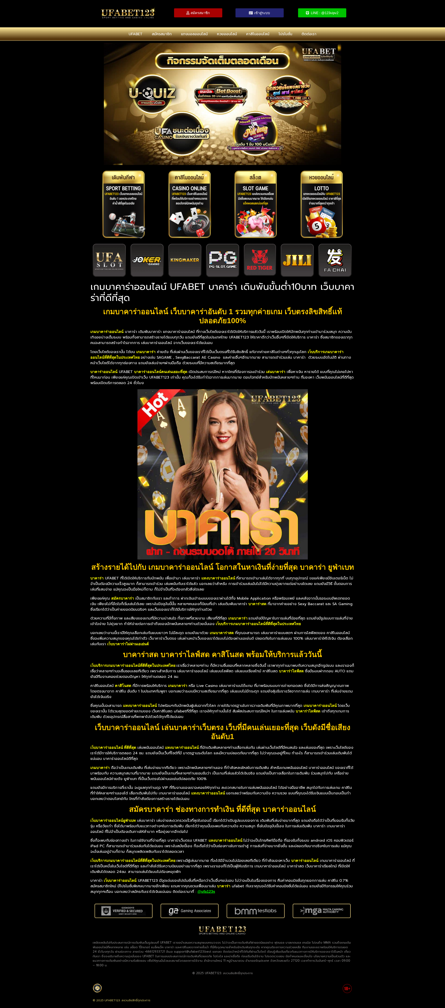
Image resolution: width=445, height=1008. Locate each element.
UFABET (136, 34)
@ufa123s (206, 892)
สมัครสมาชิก (162, 34)
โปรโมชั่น (285, 34)
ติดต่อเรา (309, 34)
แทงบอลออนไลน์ (194, 34)
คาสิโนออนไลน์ (257, 34)
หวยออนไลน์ (227, 34)
